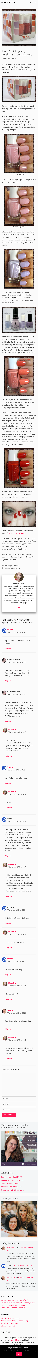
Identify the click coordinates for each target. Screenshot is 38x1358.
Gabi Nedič (10, 1248)
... (19, 607)
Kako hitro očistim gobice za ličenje (15, 1321)
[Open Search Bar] (30, 2)
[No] (36, 1351)
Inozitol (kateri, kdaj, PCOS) (11, 1177)
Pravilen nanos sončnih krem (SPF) (14, 1300)
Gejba (10, 1010)
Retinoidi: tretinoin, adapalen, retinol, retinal (18, 1303)
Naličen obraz (14, 568)
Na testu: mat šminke (9, 1323)
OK (19, 1354)
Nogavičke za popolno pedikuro (13, 1308)
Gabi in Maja (14, 1340)
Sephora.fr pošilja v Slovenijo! (12, 1180)
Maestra (12, 729)
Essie (7, 568)
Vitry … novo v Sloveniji (10, 1183)
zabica (10, 630)
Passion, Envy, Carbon (17, 533)
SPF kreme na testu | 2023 (11, 1187)
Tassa (10, 767)
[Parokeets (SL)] (8, 2)
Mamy (10, 958)
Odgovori (8, 648)
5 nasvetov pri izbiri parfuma (12, 1190)
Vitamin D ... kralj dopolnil (10, 1318)
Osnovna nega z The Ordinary (13, 1305)
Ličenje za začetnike (8, 1326)
